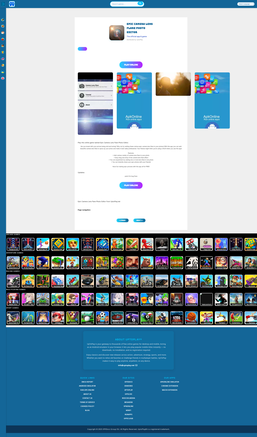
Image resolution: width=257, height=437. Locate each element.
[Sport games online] (3, 59)
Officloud (128, 418)
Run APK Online (87, 390)
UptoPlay (128, 390)
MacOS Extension (169, 390)
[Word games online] (3, 72)
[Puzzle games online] (3, 46)
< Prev (123, 220)
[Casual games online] (3, 39)
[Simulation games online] (3, 52)
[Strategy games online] (3, 65)
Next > (139, 220)
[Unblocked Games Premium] (3, 78)
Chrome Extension (169, 386)
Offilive (128, 394)
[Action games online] (3, 20)
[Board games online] (3, 33)
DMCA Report (87, 382)
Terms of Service (87, 402)
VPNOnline (128, 406)
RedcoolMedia (128, 398)
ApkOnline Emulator (169, 382)
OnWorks (128, 386)
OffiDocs (129, 382)
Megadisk (128, 402)
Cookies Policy (87, 406)
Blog (87, 410)
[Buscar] (140, 3)
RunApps (128, 414)
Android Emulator (87, 386)
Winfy (128, 410)
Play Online (131, 64)
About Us (87, 394)
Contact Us (87, 398)
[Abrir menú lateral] (3, 4)
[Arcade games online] (3, 26)
